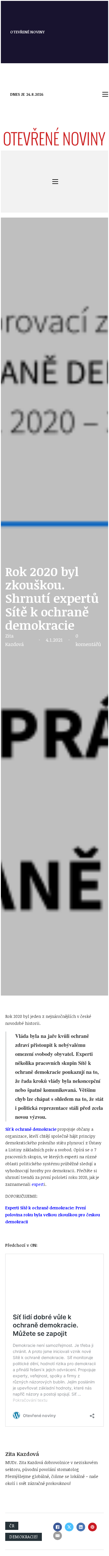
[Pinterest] (92, 1527)
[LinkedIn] (80, 1527)
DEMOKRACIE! (23, 1536)
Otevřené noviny (27, 32)
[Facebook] (57, 1527)
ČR (11, 1525)
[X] (69, 1527)
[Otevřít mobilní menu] (105, 94)
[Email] (57, 1535)
